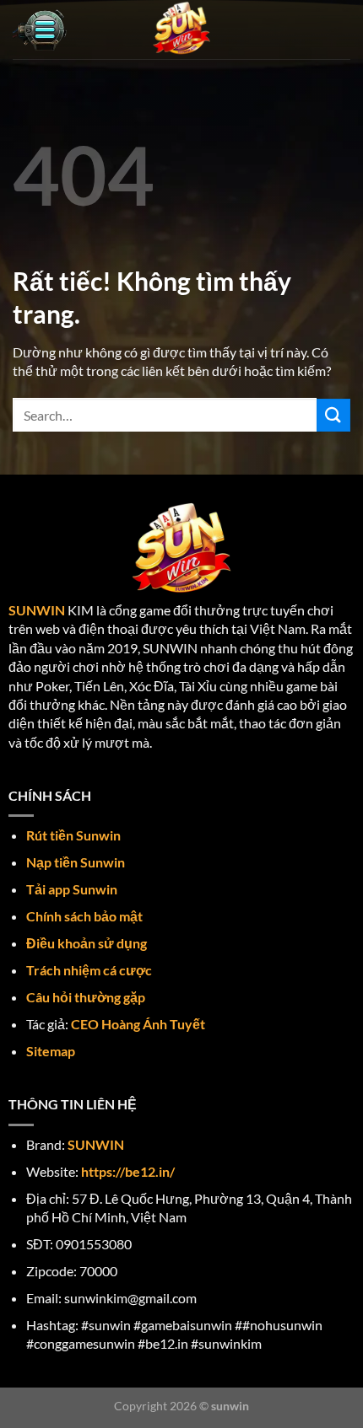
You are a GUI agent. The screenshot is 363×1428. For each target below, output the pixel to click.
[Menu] (40, 29)
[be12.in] (181, 29)
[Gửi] (333, 415)
